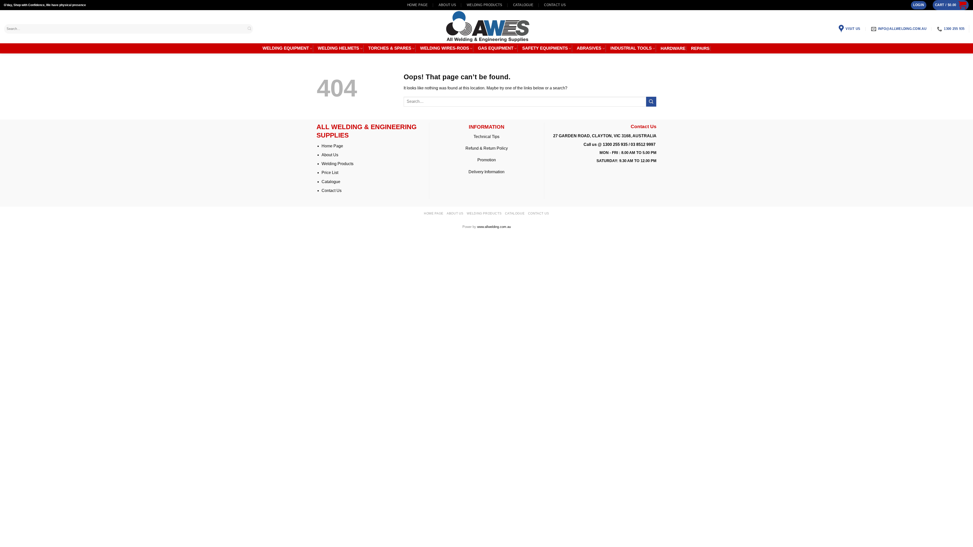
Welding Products (484, 5)
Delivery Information (486, 172)
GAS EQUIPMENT (495, 48)
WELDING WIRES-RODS (444, 48)
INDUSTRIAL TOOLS (631, 48)
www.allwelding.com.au (494, 227)
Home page (417, 5)
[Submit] (250, 29)
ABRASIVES (589, 48)
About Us (330, 155)
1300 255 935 (615, 144)
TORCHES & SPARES (389, 48)
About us (447, 5)
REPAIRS (700, 48)
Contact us (555, 5)
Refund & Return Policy (486, 148)
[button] (918, 5)
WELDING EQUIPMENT (286, 48)
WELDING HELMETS (338, 48)
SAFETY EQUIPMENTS (545, 48)
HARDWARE (673, 48)
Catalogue (523, 5)
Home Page (332, 146)
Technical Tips (486, 136)
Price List (330, 172)
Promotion (486, 160)
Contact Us (332, 190)
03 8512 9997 (644, 144)
